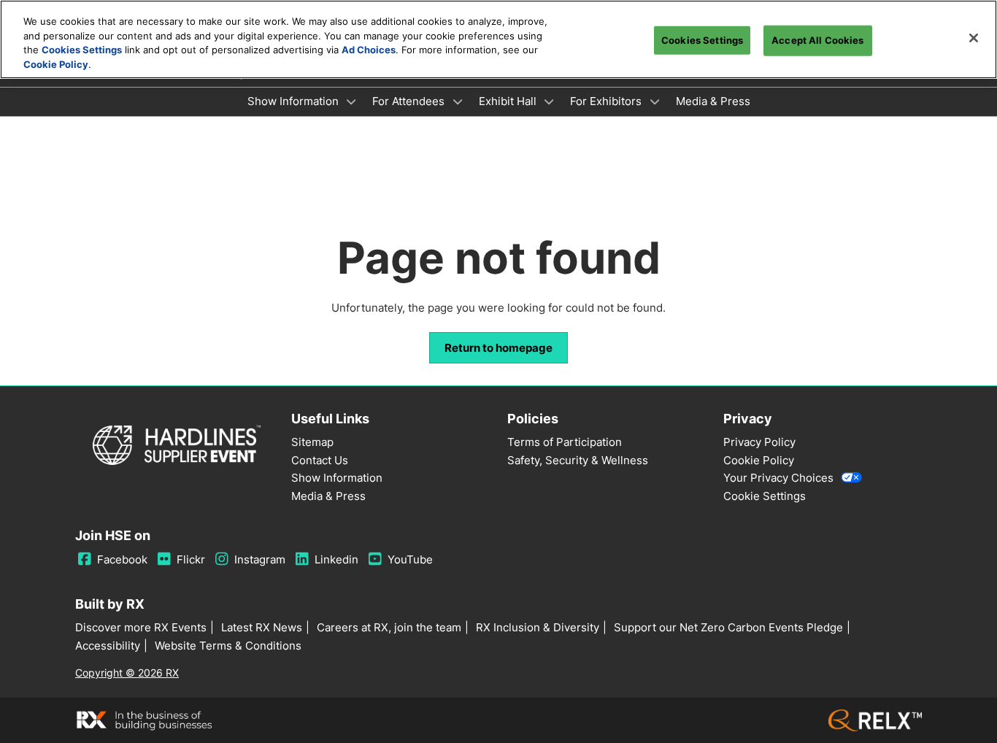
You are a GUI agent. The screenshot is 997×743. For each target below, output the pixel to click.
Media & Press (713, 101)
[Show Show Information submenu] (351, 101)
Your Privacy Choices (778, 478)
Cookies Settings (82, 49)
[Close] (974, 38)
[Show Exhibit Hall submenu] (549, 101)
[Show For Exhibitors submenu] (654, 101)
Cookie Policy (55, 64)
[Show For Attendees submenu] (457, 101)
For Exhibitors (607, 101)
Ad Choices (369, 49)
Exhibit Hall (509, 101)
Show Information (294, 101)
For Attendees (409, 101)
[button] (498, 348)
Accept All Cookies (817, 40)
